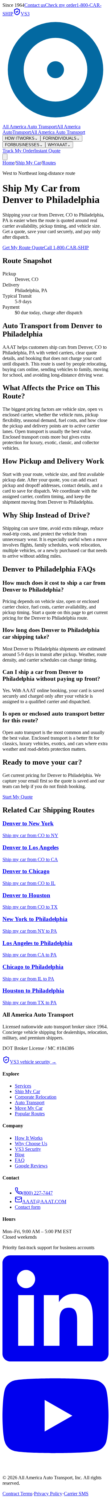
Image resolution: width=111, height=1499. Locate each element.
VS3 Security (28, 1149)
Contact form (27, 1207)
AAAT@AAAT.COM (44, 1201)
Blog (19, 1154)
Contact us (34, 5)
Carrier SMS (76, 1493)
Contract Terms (17, 1493)
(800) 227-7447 (37, 1192)
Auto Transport (29, 1102)
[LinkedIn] (55, 1359)
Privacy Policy (48, 1493)
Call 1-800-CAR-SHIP (66, 247)
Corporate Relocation (35, 1097)
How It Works (29, 1138)
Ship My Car (28, 162)
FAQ (20, 1160)
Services (23, 1085)
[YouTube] (55, 1467)
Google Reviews (31, 1165)
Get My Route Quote (23, 247)
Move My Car (29, 1108)
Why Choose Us (31, 1143)
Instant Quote (47, 150)
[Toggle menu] (4, 157)
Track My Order (18, 150)
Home (8, 162)
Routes (49, 162)
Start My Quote (17, 796)
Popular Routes (30, 1113)
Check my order (60, 5)
